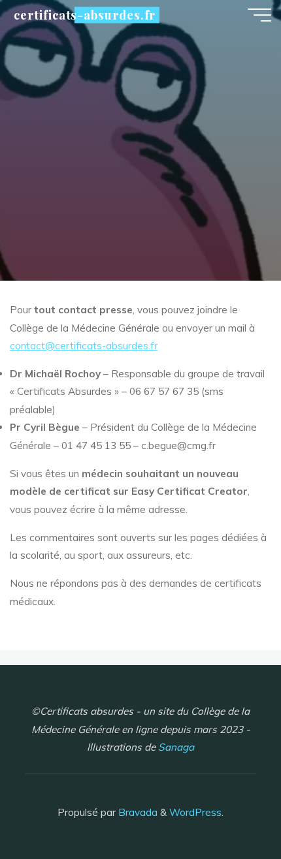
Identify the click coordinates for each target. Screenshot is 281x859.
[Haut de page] (230, 808)
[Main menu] (259, 15)
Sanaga (176, 747)
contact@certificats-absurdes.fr (83, 345)
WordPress (195, 812)
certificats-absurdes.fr (85, 15)
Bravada (136, 812)
